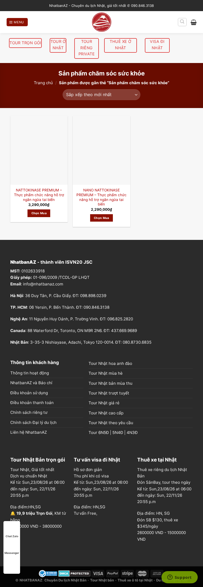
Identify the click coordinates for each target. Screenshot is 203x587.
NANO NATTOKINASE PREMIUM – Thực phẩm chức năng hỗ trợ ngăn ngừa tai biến (101, 197)
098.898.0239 (93, 295)
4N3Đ (132, 432)
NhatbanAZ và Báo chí (31, 382)
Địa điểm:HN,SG (25, 506)
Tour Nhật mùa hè (106, 373)
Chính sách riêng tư (28, 412)
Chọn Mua (39, 213)
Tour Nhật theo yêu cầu (111, 422)
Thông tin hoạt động (29, 372)
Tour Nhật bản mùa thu (110, 383)
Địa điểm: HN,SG (89, 506)
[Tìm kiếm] (182, 22)
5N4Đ (117, 432)
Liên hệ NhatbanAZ (28, 432)
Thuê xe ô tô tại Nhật (135, 580)
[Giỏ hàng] (194, 22)
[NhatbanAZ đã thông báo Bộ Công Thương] (48, 573)
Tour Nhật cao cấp (106, 412)
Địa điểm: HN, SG (153, 513)
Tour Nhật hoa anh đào (110, 363)
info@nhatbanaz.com (43, 283)
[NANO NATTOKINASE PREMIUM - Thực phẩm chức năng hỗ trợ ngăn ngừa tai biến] (101, 150)
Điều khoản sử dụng (29, 392)
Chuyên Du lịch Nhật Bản (65, 580)
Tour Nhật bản (102, 580)
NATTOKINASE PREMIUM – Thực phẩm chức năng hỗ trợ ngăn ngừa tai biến (39, 195)
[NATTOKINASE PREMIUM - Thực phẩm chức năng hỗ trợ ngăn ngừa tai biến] (39, 150)
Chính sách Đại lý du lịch (33, 422)
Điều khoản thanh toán (32, 402)
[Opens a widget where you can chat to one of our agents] (179, 577)
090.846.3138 (96, 307)
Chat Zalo (12, 536)
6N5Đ (103, 432)
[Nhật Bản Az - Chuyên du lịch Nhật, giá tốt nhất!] (101, 22)
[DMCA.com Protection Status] (74, 573)
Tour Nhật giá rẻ (104, 402)
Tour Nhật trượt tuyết (109, 393)
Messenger (11, 552)
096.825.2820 (120, 318)
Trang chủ (43, 82)
